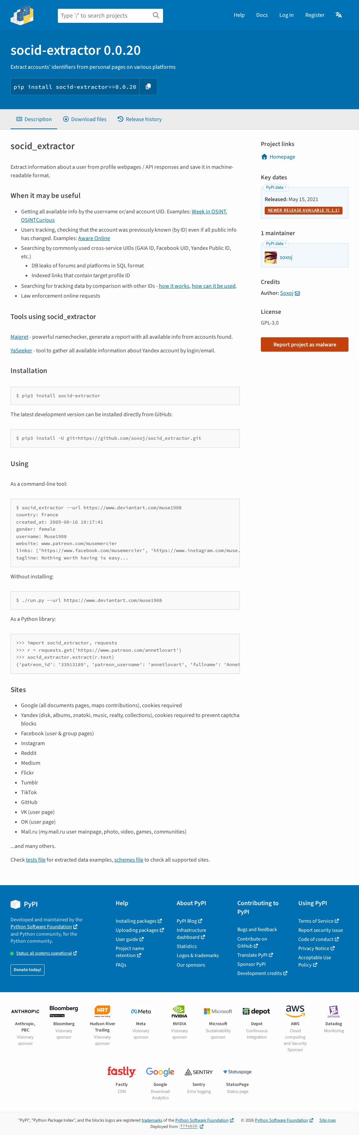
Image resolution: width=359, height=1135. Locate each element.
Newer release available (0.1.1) (303, 210)
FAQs (121, 965)
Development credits (259, 973)
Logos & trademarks (198, 955)
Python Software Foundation (41, 926)
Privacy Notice (313, 948)
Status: (44, 953)
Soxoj (286, 293)
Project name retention (130, 952)
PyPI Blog (187, 921)
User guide (127, 939)
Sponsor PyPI (251, 964)
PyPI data (274, 187)
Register (315, 15)
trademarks (152, 1120)
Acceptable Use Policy (314, 961)
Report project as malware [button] (304, 345)
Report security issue (320, 930)
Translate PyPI (252, 955)
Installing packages (136, 921)
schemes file (128, 860)
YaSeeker (21, 350)
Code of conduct (315, 939)
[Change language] (339, 15)
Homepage (282, 157)
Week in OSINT (209, 211)
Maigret (19, 337)
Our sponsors (191, 965)
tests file (36, 860)
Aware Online (94, 238)
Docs (262, 15)
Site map (327, 1120)
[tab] (34, 119)
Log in (286, 15)
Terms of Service (315, 921)
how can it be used (214, 286)
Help (239, 15)
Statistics (187, 946)
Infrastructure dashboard (191, 934)
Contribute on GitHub (252, 942)
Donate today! (27, 970)
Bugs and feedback (257, 929)
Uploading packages (137, 930)
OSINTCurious (38, 220)
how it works (174, 286)
